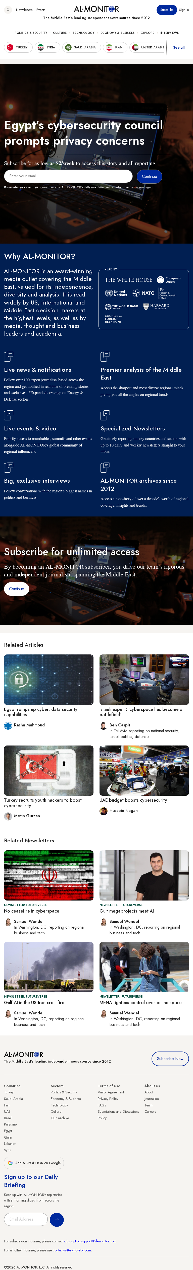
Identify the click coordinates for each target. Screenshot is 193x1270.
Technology (83, 32)
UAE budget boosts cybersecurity (133, 800)
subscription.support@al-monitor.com (90, 1241)
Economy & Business (117, 32)
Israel (8, 1117)
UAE (7, 1111)
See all (179, 47)
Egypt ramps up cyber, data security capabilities (40, 712)
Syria (7, 1150)
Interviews (169, 32)
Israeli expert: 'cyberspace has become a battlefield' (141, 712)
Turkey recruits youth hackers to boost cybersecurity (43, 803)
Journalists (151, 1098)
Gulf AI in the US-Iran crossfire (34, 1002)
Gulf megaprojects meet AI (127, 911)
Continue (16, 589)
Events (40, 9)
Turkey (9, 1092)
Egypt (8, 1130)
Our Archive (60, 1117)
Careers (150, 1111)
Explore (147, 32)
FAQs (102, 1105)
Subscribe (166, 10)
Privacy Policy (108, 1098)
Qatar (8, 1137)
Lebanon (10, 1143)
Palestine (10, 1124)
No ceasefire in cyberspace (31, 911)
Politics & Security (31, 32)
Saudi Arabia (13, 1098)
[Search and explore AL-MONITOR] (8, 10)
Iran (7, 1105)
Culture (60, 32)
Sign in (184, 10)
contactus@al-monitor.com (72, 1250)
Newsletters (24, 9)
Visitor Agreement (111, 1092)
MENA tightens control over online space (141, 1002)
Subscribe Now (170, 1059)
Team (148, 1105)
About (148, 1092)
